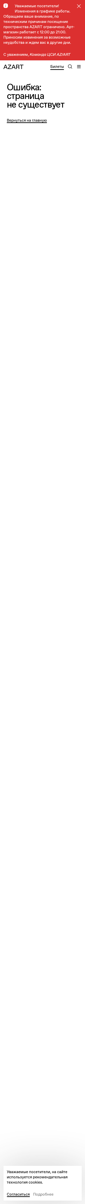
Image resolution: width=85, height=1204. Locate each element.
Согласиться (18, 1194)
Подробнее (43, 1194)
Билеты (57, 66)
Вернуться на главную (27, 120)
